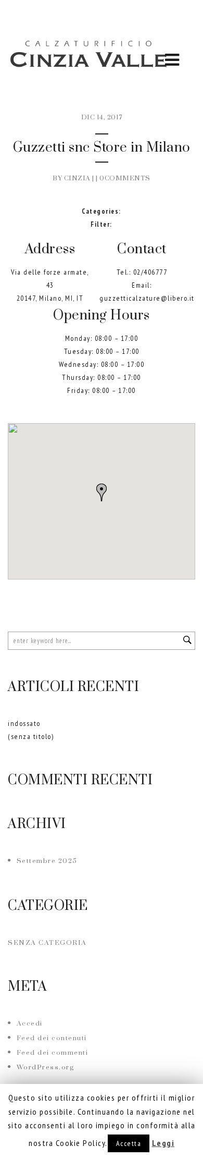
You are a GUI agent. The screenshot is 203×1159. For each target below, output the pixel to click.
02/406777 (150, 272)
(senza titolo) (31, 736)
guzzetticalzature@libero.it (147, 298)
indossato (24, 723)
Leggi (163, 1143)
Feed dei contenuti (52, 1038)
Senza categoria (47, 943)
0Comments (124, 178)
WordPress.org (45, 1067)
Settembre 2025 (47, 861)
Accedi (30, 1023)
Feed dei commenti (52, 1053)
